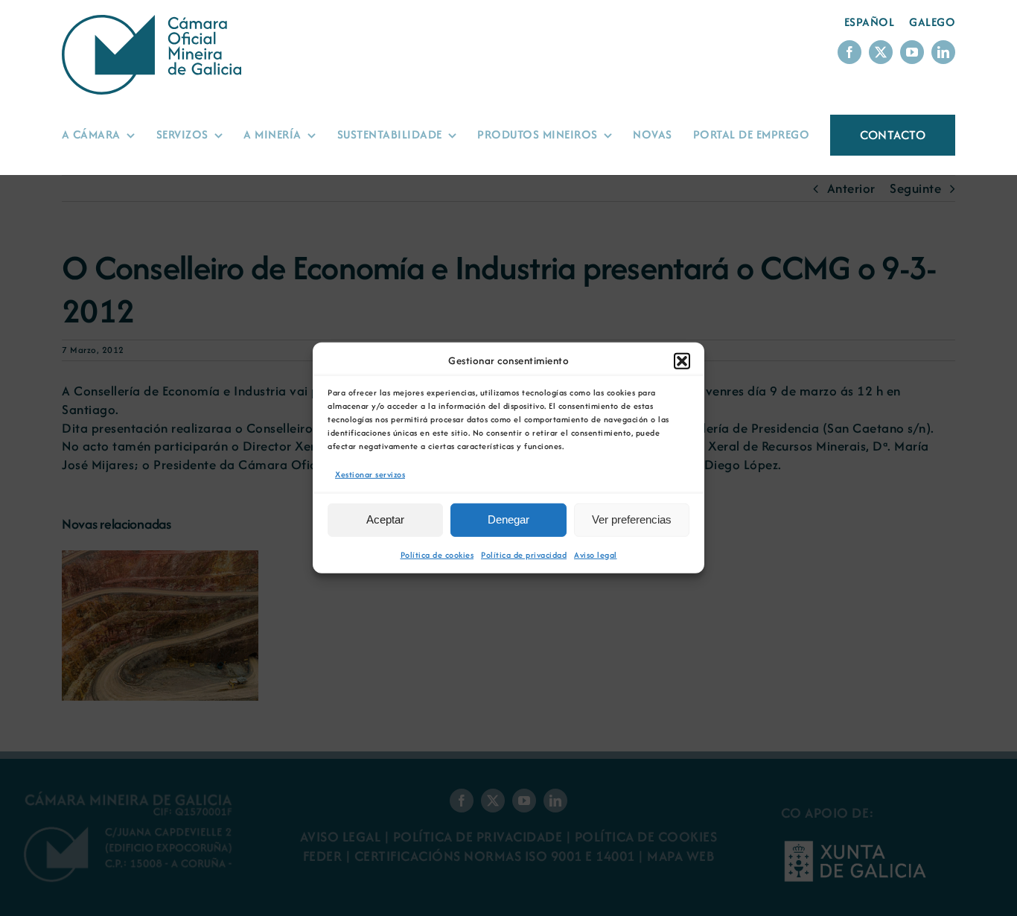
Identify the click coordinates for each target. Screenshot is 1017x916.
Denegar (508, 519)
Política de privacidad (524, 555)
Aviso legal (595, 555)
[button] (682, 361)
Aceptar (385, 519)
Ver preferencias (632, 519)
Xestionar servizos (370, 474)
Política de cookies (437, 555)
